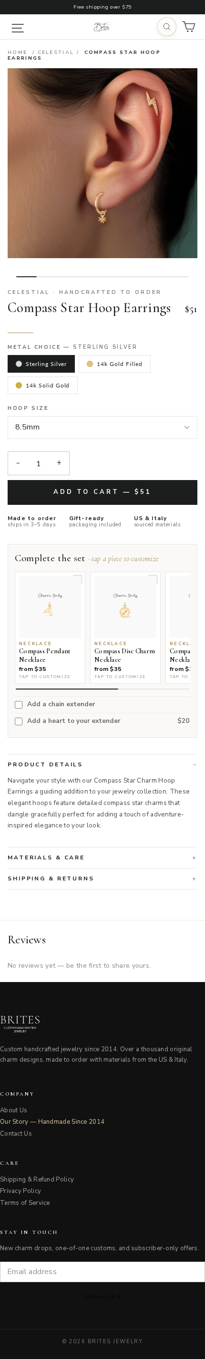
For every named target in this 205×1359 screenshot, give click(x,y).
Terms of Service (25, 1203)
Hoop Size (28, 408)
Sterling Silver (46, 363)
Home (17, 52)
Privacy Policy (20, 1191)
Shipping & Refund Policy (37, 1179)
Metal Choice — (73, 347)
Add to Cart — (102, 492)
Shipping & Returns (51, 878)
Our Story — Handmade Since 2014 (52, 1122)
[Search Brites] (166, 26)
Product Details (45, 764)
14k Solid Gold (48, 385)
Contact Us (16, 1133)
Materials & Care (46, 857)
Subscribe (102, 1296)
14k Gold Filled (119, 363)
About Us (13, 1110)
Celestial (56, 52)
